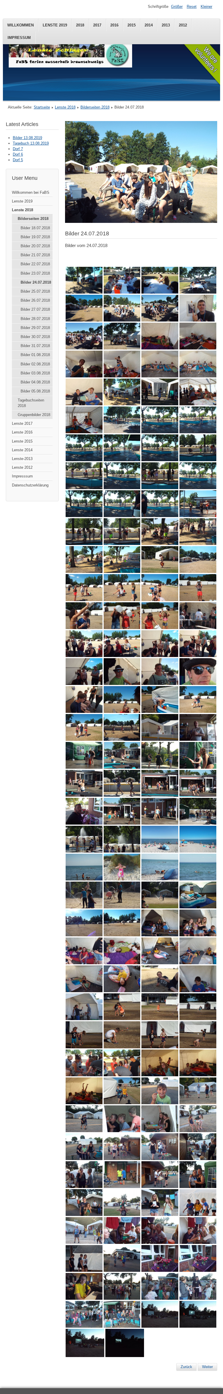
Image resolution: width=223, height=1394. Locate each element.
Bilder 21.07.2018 (35, 255)
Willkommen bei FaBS (30, 192)
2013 (166, 25)
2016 (114, 25)
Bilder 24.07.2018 (36, 282)
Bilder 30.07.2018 (35, 337)
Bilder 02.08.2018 (35, 364)
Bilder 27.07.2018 (35, 309)
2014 (149, 25)
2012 (183, 25)
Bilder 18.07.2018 (35, 228)
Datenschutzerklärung (30, 485)
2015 (131, 25)
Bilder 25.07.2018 (35, 291)
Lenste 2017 (22, 423)
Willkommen (20, 25)
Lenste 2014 (22, 450)
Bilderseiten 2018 (94, 107)
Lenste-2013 (22, 459)
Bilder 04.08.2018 (35, 382)
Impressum (19, 37)
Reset (192, 6)
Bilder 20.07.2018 (35, 246)
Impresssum (22, 476)
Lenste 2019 (55, 25)
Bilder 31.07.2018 (35, 346)
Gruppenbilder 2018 (34, 415)
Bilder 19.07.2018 (35, 237)
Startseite (42, 107)
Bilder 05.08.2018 (35, 391)
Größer (177, 6)
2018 (80, 25)
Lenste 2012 (22, 467)
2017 (97, 25)
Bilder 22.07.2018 (35, 264)
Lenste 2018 (65, 107)
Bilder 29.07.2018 (35, 328)
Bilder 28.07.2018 (35, 319)
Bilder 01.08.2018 (35, 355)
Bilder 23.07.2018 (35, 273)
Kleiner (206, 6)
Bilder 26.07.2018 (35, 300)
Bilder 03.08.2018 (35, 373)
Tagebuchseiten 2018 (31, 403)
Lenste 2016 (22, 432)
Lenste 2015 (22, 441)
